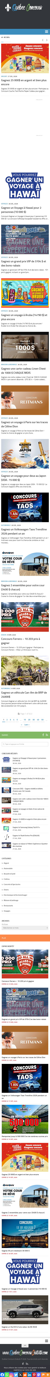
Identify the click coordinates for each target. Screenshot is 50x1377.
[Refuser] (47, 1371)
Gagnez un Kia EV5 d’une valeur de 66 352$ (19, 1327)
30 (34, 720)
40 (38, 720)
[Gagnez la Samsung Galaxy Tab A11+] (6, 829)
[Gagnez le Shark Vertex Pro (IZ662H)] (6, 837)
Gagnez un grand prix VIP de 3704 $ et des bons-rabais (24, 1019)
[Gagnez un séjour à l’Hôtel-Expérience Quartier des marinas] (6, 845)
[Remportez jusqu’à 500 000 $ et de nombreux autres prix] (25, 1119)
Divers (4, 635)
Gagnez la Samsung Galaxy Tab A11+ (26, 827)
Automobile (6, 525)
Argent (4, 76)
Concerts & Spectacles (12, 884)
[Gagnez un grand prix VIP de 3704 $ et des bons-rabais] (25, 239)
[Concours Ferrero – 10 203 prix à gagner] (25, 617)
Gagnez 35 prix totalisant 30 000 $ (16, 1251)
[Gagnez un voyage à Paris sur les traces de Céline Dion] (25, 400)
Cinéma (7, 879)
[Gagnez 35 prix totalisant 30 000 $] (25, 1233)
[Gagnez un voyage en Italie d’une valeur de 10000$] (6, 810)
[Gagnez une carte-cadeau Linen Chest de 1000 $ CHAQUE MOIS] (25, 346)
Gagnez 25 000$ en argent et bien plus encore (29, 819)
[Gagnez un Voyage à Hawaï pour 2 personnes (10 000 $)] (25, 186)
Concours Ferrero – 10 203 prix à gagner (18, 981)
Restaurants (8, 906)
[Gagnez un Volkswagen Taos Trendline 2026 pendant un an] (25, 507)
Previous (43, 40)
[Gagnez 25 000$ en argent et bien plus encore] (25, 58)
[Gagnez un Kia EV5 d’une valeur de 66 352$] (25, 1309)
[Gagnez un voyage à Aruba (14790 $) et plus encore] (25, 293)
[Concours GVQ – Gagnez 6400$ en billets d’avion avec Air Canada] (6, 790)
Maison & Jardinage (9, 365)
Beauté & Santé (9, 874)
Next (47, 40)
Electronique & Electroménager (15, 895)
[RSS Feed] (46, 735)
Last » (26, 725)
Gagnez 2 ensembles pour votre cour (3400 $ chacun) (23, 1213)
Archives (5, 924)
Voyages (4, 204)
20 (29, 720)
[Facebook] (43, 735)
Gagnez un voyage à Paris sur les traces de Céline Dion (23, 1057)
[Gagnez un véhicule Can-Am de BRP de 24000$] (25, 670)
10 (25, 720)
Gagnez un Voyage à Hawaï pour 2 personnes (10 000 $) (24, 1289)
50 (42, 720)
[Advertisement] (25, 115)
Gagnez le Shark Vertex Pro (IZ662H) (26, 836)
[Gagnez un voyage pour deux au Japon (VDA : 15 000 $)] (25, 454)
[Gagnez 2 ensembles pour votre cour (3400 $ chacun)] (25, 563)
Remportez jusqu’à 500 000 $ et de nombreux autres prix (25, 1136)
